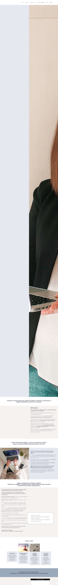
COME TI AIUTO (32, 2)
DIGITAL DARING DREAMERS (40, 2)
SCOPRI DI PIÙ (12, 559)
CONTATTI (51, 2)
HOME (23, 2)
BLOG (47, 2)
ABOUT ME (26, 2)
